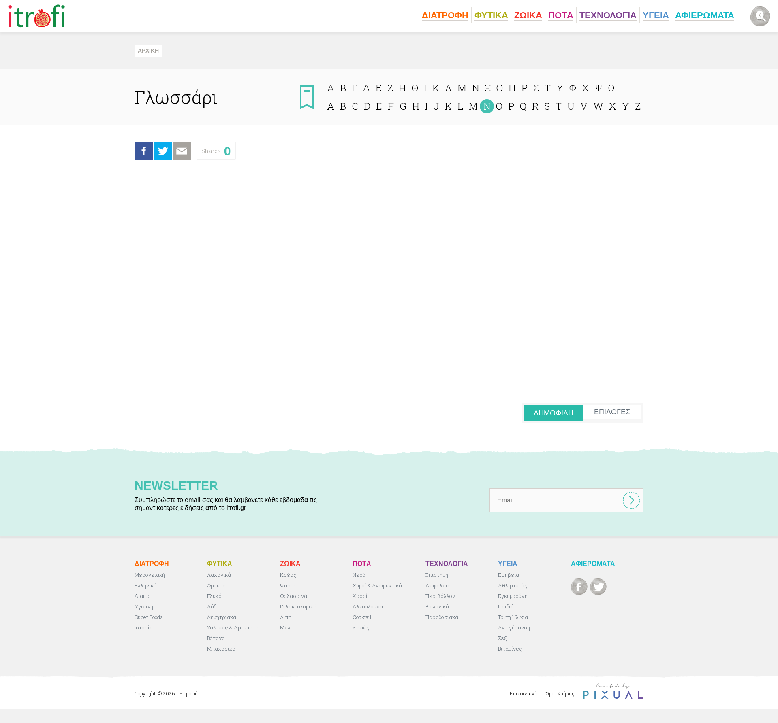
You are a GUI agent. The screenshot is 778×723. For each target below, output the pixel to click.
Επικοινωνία (524, 693)
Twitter (163, 151)
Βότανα (216, 638)
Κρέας (288, 574)
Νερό (359, 574)
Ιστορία (144, 627)
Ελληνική (145, 585)
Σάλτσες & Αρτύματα (233, 627)
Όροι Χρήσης (560, 693)
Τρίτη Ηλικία (513, 617)
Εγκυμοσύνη (513, 596)
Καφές (361, 627)
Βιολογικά (437, 606)
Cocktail (362, 617)
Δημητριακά (221, 617)
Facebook (144, 151)
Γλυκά (214, 596)
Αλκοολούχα (368, 606)
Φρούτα (216, 585)
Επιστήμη (436, 574)
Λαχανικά (219, 574)
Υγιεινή (144, 606)
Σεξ (502, 638)
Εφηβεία (508, 574)
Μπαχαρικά (221, 648)
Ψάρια (287, 585)
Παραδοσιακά (441, 617)
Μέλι (286, 627)
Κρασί (360, 596)
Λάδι (212, 606)
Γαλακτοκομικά (298, 606)
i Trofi (36, 16)
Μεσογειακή (150, 574)
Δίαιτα (143, 596)
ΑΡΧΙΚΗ (148, 50)
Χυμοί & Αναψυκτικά (377, 585)
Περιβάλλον (440, 596)
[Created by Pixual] (613, 691)
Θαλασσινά (293, 596)
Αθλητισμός (513, 585)
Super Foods (149, 617)
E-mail (182, 151)
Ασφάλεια (438, 585)
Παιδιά (506, 606)
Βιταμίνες (510, 648)
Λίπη (285, 617)
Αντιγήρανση (514, 627)
